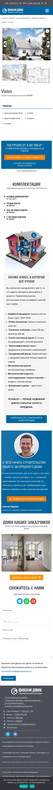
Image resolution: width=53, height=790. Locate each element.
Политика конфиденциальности (18, 706)
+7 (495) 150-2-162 (33, 3)
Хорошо (23, 786)
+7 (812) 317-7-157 (15, 3)
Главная (4, 18)
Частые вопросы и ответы (16, 698)
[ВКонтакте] (15, 734)
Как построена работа (14, 703)
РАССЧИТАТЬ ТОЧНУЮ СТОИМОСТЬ (26, 157)
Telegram (19, 721)
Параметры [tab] (7, 106)
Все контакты (12, 727)
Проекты (12, 18)
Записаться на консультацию (28, 499)
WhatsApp (19, 718)
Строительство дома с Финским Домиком (22, 701)
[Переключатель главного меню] (47, 10)
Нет (32, 786)
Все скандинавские (23, 18)
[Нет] (50, 783)
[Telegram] (8, 734)
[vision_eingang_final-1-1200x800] (26, 44)
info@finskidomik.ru (29, 724)
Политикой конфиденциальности (16, 671)
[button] (5, 44)
